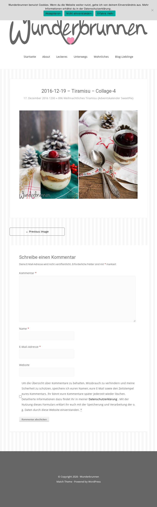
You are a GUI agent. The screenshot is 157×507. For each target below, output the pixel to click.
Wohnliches (101, 56)
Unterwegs (80, 56)
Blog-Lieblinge (124, 56)
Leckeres (61, 56)
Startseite (30, 56)
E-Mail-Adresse (30, 347)
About (46, 56)
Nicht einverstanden (79, 13)
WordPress (94, 481)
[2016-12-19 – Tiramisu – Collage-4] (78, 154)
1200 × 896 (56, 98)
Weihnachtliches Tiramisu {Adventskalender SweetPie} (98, 98)
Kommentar (28, 273)
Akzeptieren (53, 13)
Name (24, 328)
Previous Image (37, 231)
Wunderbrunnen (89, 476)
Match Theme (64, 481)
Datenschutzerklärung (103, 399)
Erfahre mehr (105, 13)
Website (24, 365)
